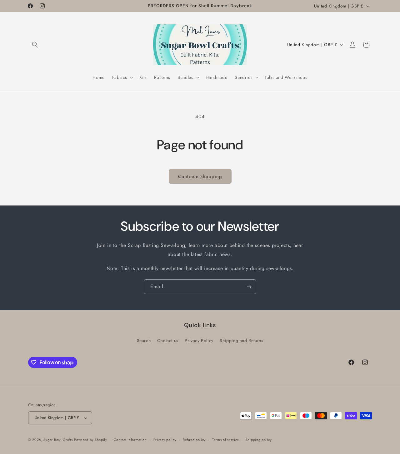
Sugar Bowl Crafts (58, 439)
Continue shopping (200, 176)
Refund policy (194, 439)
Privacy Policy (199, 340)
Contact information (130, 439)
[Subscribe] (249, 286)
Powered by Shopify (90, 439)
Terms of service (225, 439)
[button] (35, 44)
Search (144, 340)
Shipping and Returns (241, 340)
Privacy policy (165, 439)
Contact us (167, 340)
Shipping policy (259, 439)
